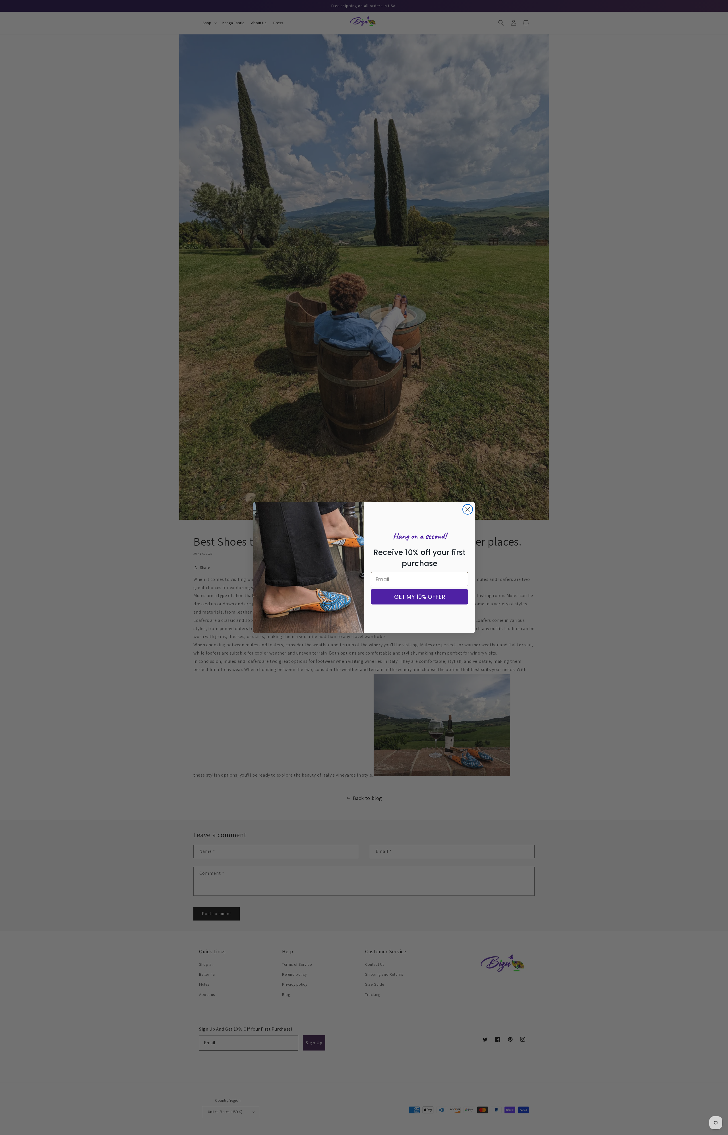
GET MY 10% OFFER (419, 597)
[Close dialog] (468, 509)
